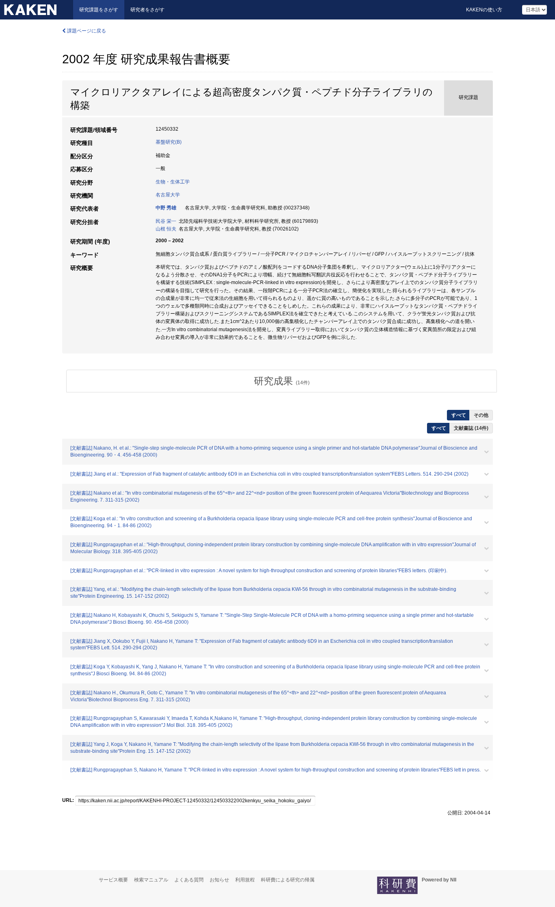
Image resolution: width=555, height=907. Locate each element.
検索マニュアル (151, 880)
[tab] (281, 381)
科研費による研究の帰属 (287, 880)
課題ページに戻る (86, 31)
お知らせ (219, 880)
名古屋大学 (168, 195)
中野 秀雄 (166, 208)
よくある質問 (189, 880)
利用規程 (245, 880)
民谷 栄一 (166, 221)
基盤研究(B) (169, 142)
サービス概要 (113, 880)
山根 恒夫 (166, 229)
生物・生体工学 (173, 182)
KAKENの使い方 (484, 10)
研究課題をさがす (98, 10)
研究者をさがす (147, 10)
